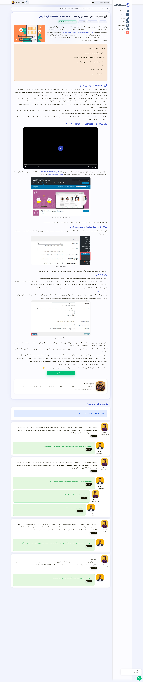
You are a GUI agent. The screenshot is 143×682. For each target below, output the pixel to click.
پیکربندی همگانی (95, 69)
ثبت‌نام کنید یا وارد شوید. (85, 414)
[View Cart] (27, 2)
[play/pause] (25, 166)
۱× (88, 167)
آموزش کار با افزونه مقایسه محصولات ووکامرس (90, 62)
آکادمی (123, 22)
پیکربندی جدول (96, 74)
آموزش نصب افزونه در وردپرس (55, 174)
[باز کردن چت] (139, 678)
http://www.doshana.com (43, 565)
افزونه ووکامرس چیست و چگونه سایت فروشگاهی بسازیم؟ (78, 32)
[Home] (122, 5)
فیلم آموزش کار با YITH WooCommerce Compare (88, 58)
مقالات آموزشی (100, 9)
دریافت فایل (60, 373)
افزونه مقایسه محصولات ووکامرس (93, 53)
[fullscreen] (95, 166)
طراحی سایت (121, 29)
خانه (108, 9)
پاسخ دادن (93, 436)
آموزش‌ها (122, 11)
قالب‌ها (123, 15)
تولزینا (123, 32)
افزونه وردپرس (82, 22)
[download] (92, 166)
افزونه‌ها (123, 18)
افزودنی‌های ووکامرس (92, 22)
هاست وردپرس (121, 25)
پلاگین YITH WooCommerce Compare (48, 172)
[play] (60, 148)
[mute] (29, 166)
